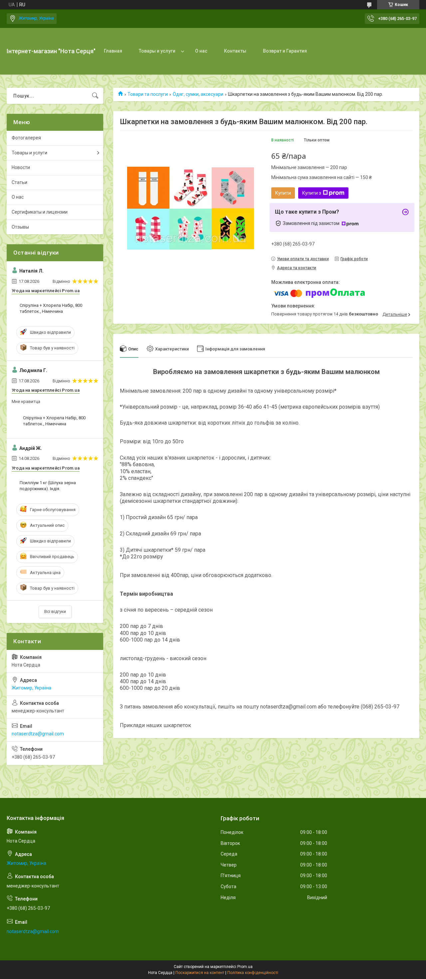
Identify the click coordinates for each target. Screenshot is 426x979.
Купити (283, 193)
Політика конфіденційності (252, 972)
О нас (201, 51)
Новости (21, 167)
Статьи (19, 182)
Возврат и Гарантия (285, 51)
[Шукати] (95, 96)
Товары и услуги (157, 51)
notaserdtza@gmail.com (38, 733)
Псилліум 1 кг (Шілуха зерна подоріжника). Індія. (48, 485)
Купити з (311, 193)
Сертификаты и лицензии (40, 212)
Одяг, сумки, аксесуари (198, 94)
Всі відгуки (55, 611)
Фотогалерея (26, 137)
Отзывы (20, 227)
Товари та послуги (147, 94)
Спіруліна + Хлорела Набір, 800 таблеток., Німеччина (51, 308)
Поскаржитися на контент (199, 972)
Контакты (235, 51)
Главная (113, 51)
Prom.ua (245, 966)
